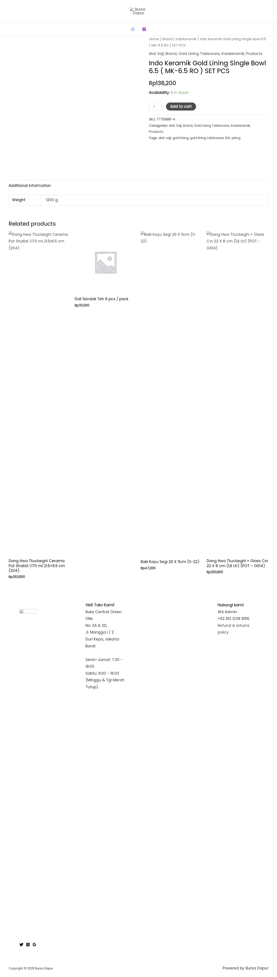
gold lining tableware (207, 138)
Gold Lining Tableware (199, 53)
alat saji (164, 138)
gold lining (180, 138)
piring (236, 138)
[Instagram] (144, 29)
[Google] (34, 945)
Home (154, 39)
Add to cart (181, 106)
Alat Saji (156, 53)
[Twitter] (21, 945)
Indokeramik (186, 39)
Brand (167, 39)
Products (254, 53)
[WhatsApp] (133, 29)
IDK (227, 138)
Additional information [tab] (30, 185)
